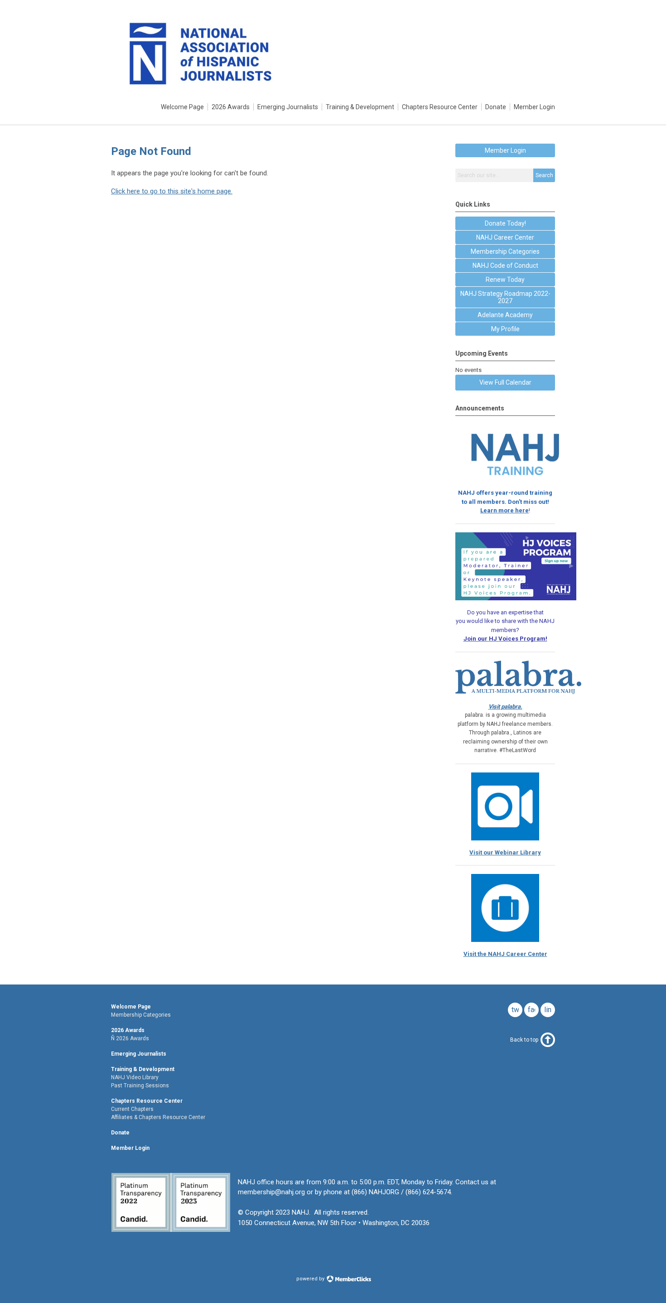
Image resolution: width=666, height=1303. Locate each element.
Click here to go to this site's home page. (171, 191)
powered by (311, 1279)
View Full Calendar (505, 382)
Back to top (524, 1040)
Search (544, 175)
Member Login (505, 150)
